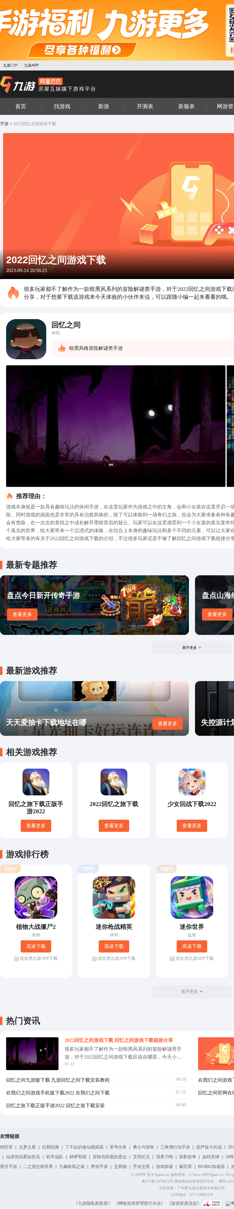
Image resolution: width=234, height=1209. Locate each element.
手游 (4, 124)
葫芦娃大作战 (209, 1147)
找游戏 (62, 106)
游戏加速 (164, 1166)
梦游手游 (99, 1166)
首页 (20, 106)
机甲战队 (54, 1156)
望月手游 (8, 1166)
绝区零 (6, 1147)
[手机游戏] (48, 84)
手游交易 (141, 1166)
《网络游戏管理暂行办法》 (139, 1203)
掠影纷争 (187, 1156)
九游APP (31, 65)
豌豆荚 (185, 1166)
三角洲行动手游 (175, 1147)
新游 (103, 106)
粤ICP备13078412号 (157, 1181)
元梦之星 (27, 1147)
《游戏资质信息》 (184, 1203)
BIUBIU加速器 (211, 1166)
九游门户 (10, 65)
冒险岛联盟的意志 (110, 1156)
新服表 (186, 106)
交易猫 (120, 1166)
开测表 (145, 106)
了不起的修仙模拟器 (84, 1147)
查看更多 (22, 614)
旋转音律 (210, 1156)
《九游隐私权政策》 (93, 1203)
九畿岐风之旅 (72, 1166)
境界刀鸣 (164, 1156)
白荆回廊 (50, 1147)
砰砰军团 (78, 1156)
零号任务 (118, 1147)
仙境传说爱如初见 (23, 1156)
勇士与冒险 (143, 1147)
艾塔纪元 (141, 1156)
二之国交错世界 (38, 1166)
